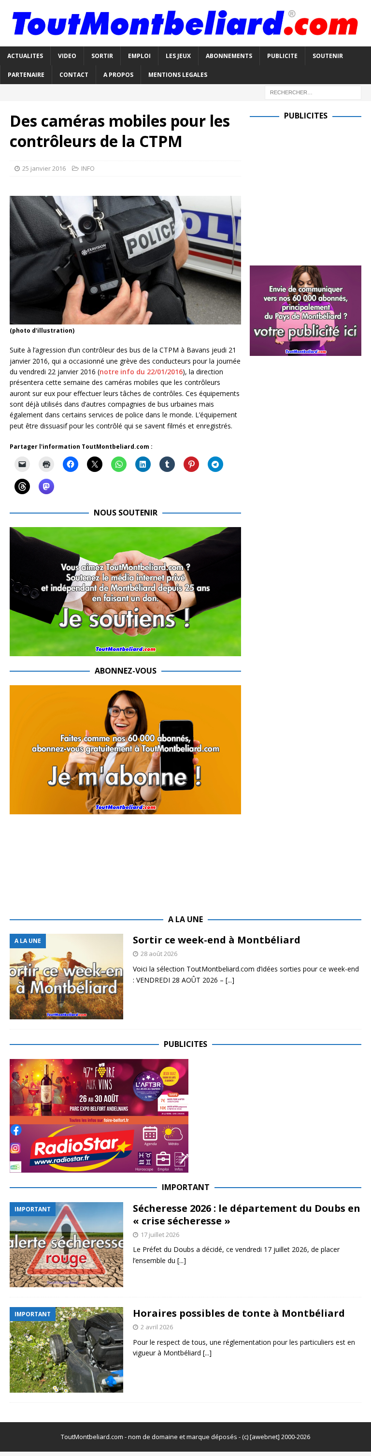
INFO (88, 168)
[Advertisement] (310, 191)
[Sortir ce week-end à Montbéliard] (66, 976)
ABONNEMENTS (229, 56)
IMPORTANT (186, 1187)
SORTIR (102, 56)
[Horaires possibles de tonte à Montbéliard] (66, 1350)
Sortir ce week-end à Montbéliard (216, 939)
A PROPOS (118, 75)
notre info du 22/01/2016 (141, 371)
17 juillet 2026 (160, 1234)
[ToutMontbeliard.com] (185, 40)
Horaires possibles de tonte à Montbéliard (239, 1313)
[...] (230, 980)
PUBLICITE (282, 56)
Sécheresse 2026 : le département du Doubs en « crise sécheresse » (246, 1214)
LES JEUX (178, 56)
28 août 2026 (159, 953)
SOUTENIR (328, 56)
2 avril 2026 (157, 1327)
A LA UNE (185, 919)
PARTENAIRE (26, 75)
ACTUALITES (25, 56)
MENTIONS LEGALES (177, 75)
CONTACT (73, 75)
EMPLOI (139, 56)
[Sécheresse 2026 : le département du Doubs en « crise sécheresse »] (66, 1245)
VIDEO (67, 56)
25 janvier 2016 (44, 168)
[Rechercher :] (313, 91)
